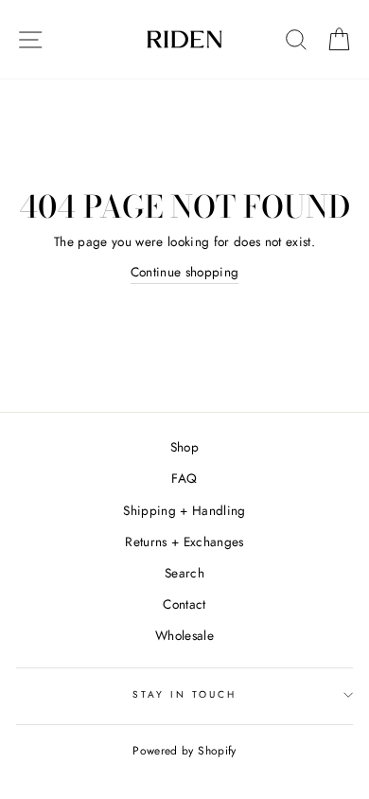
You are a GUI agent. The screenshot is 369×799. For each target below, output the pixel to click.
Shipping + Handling (184, 510)
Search (184, 572)
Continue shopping (185, 271)
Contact (184, 604)
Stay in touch (184, 694)
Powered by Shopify (184, 750)
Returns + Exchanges (184, 541)
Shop (184, 446)
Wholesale (184, 635)
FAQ (184, 478)
